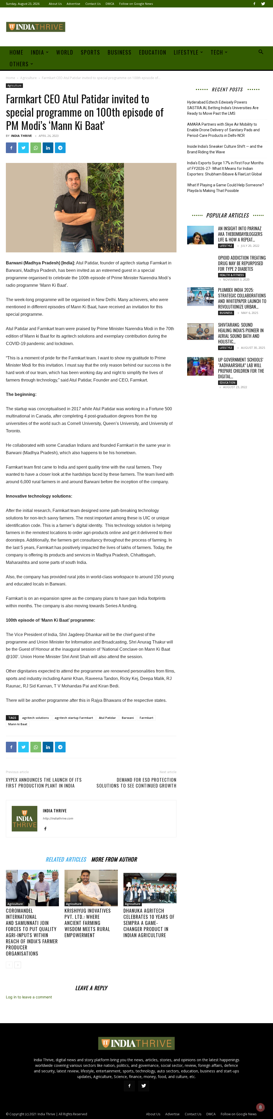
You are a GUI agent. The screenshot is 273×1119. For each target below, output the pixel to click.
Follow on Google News (136, 4)
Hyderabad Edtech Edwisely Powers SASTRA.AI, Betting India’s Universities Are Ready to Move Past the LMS (223, 108)
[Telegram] (60, 147)
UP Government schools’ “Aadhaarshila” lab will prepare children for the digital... (241, 368)
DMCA (110, 4)
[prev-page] (9, 965)
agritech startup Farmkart (74, 718)
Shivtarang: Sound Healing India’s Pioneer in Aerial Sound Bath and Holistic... (241, 333)
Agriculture (28, 78)
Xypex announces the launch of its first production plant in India (44, 783)
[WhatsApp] (35, 147)
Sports (90, 52)
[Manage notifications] (260, 1107)
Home (16, 52)
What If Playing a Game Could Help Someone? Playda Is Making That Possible (225, 188)
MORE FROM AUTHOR (114, 858)
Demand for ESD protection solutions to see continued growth (136, 783)
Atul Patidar (107, 718)
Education (152, 52)
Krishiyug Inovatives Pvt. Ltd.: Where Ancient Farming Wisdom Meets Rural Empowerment (88, 922)
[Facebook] (254, 3)
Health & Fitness (232, 275)
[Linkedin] (48, 147)
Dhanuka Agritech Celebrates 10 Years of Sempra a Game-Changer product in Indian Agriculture (149, 922)
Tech (217, 52)
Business (120, 52)
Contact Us (93, 4)
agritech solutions (35, 718)
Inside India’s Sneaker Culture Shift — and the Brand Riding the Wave (225, 149)
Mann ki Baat (17, 724)
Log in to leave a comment (29, 997)
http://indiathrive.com (58, 818)
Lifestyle (186, 52)
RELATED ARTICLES (66, 858)
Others (19, 64)
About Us (55, 4)
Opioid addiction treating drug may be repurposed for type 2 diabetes (242, 263)
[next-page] (17, 965)
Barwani (128, 718)
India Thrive (21, 136)
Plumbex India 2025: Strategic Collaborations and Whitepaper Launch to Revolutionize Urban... (242, 298)
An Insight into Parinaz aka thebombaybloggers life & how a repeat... (240, 234)
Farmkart (146, 718)
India (37, 52)
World (64, 52)
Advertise (73, 4)
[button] (260, 52)
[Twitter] (263, 3)
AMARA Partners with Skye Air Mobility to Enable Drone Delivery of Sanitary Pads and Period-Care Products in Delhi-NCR (223, 130)
